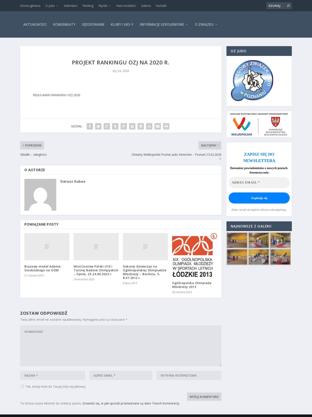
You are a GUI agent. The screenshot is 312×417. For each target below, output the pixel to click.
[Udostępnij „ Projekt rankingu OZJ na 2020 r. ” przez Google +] (107, 126)
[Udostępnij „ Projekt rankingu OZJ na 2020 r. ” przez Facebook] (90, 126)
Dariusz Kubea (72, 181)
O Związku (204, 24)
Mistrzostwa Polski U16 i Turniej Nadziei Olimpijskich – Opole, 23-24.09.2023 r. (96, 270)
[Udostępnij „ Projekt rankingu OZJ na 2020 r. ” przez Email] (157, 126)
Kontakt (161, 6)
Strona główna (30, 6)
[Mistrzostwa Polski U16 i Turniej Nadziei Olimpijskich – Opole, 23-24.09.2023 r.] (96, 246)
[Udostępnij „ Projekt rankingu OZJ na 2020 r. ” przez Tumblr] (115, 126)
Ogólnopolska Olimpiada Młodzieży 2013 (191, 285)
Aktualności (35, 24)
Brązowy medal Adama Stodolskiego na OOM (42, 268)
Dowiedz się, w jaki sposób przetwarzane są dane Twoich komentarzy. (131, 403)
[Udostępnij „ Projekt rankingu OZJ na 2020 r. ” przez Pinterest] (123, 126)
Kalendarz (70, 6)
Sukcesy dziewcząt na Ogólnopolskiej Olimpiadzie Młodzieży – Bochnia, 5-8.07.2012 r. (144, 272)
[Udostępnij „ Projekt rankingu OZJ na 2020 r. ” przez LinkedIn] (132, 126)
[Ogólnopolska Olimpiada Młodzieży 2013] (194, 255)
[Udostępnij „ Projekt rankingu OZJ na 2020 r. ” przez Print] (166, 126)
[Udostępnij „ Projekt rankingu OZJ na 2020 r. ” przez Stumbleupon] (149, 126)
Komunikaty (64, 24)
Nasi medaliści (126, 6)
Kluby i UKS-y (122, 24)
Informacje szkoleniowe (162, 24)
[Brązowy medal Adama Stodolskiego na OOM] (46, 246)
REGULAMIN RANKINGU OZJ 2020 (56, 95)
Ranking (88, 6)
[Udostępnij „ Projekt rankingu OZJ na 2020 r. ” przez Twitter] (98, 126)
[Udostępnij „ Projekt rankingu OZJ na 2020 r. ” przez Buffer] (140, 126)
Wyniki (102, 6)
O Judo (50, 6)
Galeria (146, 6)
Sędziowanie (93, 24)
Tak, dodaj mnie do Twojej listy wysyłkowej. (55, 386)
